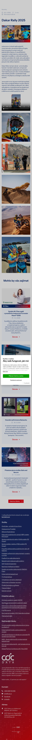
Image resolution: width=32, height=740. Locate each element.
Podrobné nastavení (16, 380)
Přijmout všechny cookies (16, 376)
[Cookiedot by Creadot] (26, 383)
